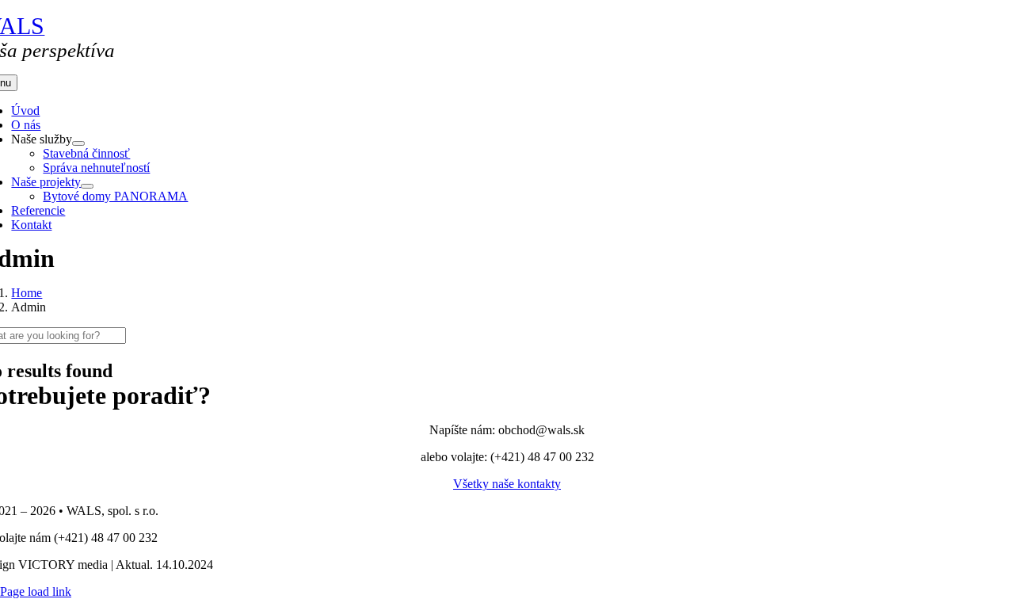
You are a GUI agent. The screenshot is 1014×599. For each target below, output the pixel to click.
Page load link (35, 591)
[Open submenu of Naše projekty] (87, 186)
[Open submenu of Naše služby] (78, 143)
